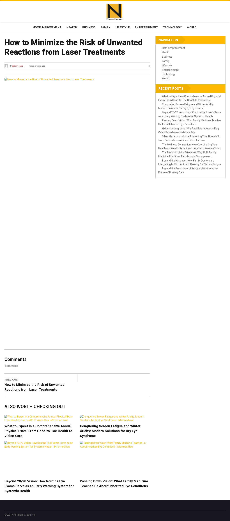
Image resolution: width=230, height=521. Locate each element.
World (192, 27)
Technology (172, 27)
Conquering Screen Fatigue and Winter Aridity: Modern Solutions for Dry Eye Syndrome (110, 431)
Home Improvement (47, 27)
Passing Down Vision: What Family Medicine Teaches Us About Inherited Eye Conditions (114, 483)
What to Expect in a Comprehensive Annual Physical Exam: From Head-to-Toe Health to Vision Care (38, 431)
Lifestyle (123, 27)
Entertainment (146, 27)
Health (71, 27)
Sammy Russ (17, 66)
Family (105, 27)
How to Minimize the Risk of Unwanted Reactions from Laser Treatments (34, 387)
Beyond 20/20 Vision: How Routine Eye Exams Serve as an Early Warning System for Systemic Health (39, 486)
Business (89, 27)
